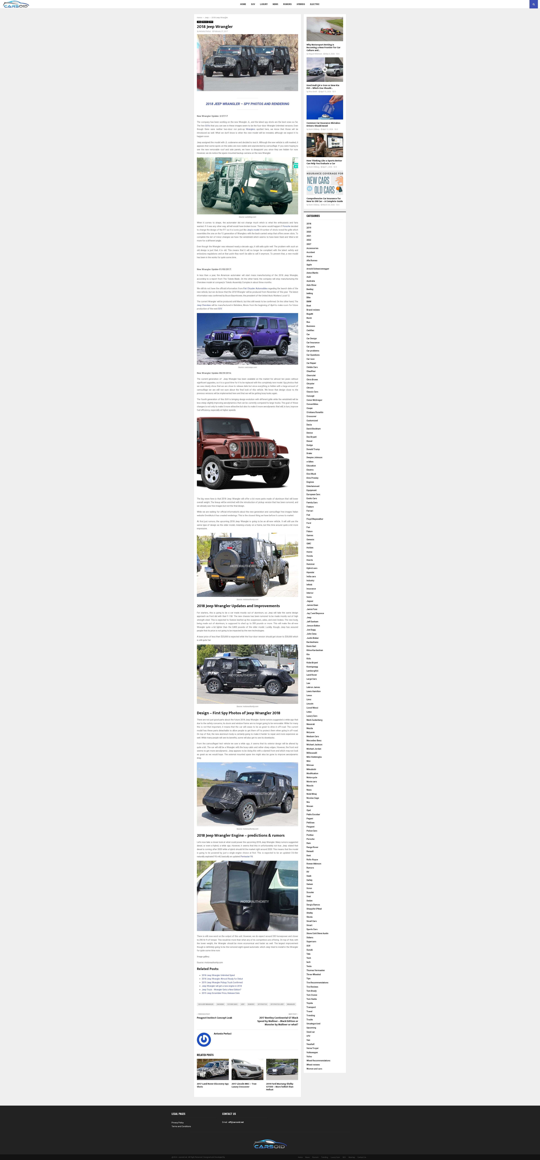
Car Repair (311, 363)
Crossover (311, 416)
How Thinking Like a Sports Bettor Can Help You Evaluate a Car (324, 162)
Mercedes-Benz (314, 740)
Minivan (310, 765)
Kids (309, 658)
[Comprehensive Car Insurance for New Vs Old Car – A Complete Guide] (325, 183)
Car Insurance (313, 342)
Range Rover (312, 847)
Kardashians (312, 642)
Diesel (309, 441)
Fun (308, 527)
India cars (311, 576)
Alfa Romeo (312, 260)
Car (308, 334)
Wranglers (250, 129)
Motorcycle (312, 777)
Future (309, 531)
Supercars (311, 941)
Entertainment (313, 486)
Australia (311, 281)
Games (310, 535)
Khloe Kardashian (315, 650)
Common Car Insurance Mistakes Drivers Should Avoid (323, 124)
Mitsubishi (311, 769)
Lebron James (313, 687)
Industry (310, 580)
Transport (311, 1007)
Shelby (310, 913)
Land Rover (312, 675)
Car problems (313, 351)
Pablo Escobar (313, 814)
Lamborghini (312, 671)
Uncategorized (313, 1024)
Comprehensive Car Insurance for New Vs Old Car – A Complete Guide (325, 200)
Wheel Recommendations (318, 1060)
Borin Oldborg (314, 129)
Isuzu (309, 597)
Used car (311, 1032)
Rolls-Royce (312, 859)
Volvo (309, 1056)
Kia (308, 654)
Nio (308, 802)
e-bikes (310, 462)
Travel (309, 1011)
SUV (253, 4)
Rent (309, 855)
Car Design (312, 338)
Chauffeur (311, 371)
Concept (310, 396)
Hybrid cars (312, 568)
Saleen (310, 884)
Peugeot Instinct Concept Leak (214, 1018)
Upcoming (311, 1028)
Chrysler (310, 383)
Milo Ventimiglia (314, 757)
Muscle (310, 786)
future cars (232, 1004)
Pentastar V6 (247, 856)
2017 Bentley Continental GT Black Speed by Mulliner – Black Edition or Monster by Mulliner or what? (277, 1021)
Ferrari (310, 511)
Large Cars (312, 679)
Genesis (310, 539)
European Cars (313, 494)
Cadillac (310, 330)
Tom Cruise (312, 995)
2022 (309, 240)
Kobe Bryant (312, 663)
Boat (309, 305)
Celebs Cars (312, 367)
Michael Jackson (314, 744)
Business (311, 326)
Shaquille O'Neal (314, 909)
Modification (312, 773)
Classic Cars (312, 392)
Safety (309, 880)
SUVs (207, 125)
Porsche (286, 226)
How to (310, 560)
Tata (308, 954)
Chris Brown (312, 379)
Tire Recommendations (317, 982)
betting (310, 293)
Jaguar (310, 601)
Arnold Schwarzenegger (318, 269)
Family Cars (312, 502)
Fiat (308, 515)
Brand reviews (313, 310)
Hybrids (301, 4)
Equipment (311, 490)
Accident (311, 252)
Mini (308, 761)
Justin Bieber (313, 638)
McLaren (311, 732)
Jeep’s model (253, 230)
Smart (309, 925)
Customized (312, 420)
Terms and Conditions (181, 1126)
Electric (315, 4)
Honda (310, 556)
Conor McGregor (314, 400)
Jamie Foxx (312, 609)
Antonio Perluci (205, 31)
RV (308, 872)
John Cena (311, 634)
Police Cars (312, 831)
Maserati (311, 724)
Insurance (311, 589)
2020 (309, 232)
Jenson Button (313, 626)
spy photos (262, 1004)
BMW (309, 301)
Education (311, 466)
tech (308, 962)
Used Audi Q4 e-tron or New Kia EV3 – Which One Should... (323, 86)
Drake (309, 453)
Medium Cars (313, 736)
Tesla (309, 966)
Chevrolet (311, 375)
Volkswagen (312, 1052)
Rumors (287, 4)
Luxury (264, 4)
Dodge (310, 445)
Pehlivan (310, 823)
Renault (310, 851)
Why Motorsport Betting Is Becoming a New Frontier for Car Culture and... (323, 47)
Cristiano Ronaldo (315, 412)
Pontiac (310, 835)
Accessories (312, 248)
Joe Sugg (311, 630)
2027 (309, 244)
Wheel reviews (313, 1065)
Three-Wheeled (314, 974)
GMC (309, 543)
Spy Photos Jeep (277, 1004)
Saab (309, 876)
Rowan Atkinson (314, 864)
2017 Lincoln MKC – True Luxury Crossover (244, 1085)
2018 (309, 224)
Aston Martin (312, 273)
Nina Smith (313, 92)
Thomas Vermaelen (316, 970)
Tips (308, 978)
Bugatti (310, 314)
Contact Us (361, 1157)
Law (308, 683)
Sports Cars (312, 929)
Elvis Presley (312, 478)
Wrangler (291, 1004)
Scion (309, 888)
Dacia (309, 425)
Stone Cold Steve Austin (317, 933)
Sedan (309, 901)
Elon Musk (311, 474)
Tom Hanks (312, 999)
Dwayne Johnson (314, 457)
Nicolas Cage (313, 798)
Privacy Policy (178, 1122)
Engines (310, 482)
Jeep (199, 22)
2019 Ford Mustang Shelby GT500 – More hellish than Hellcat (279, 1087)
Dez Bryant (311, 437)
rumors (251, 1004)
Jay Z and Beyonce (315, 613)
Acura (309, 256)
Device (310, 433)
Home (243, 4)
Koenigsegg (312, 667)
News (275, 4)
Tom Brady (312, 991)
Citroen (310, 388)
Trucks (310, 1019)
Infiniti (309, 585)
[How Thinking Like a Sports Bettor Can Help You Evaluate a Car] (325, 145)
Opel (309, 810)
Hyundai (310, 572)
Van (308, 1040)
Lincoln (310, 704)
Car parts (311, 347)
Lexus (309, 695)
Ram (309, 843)
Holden (310, 548)
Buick (309, 318)
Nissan (310, 806)
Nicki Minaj (312, 794)
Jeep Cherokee (204, 305)
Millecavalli (312, 753)
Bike (308, 297)
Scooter (310, 892)
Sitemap (351, 1157)
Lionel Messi (312, 708)
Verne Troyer (313, 1048)
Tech (309, 958)
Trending (311, 1015)
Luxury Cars (312, 716)
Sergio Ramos (313, 905)
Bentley (310, 289)
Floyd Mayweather (315, 519)
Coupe (309, 408)
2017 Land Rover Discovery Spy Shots (213, 1085)
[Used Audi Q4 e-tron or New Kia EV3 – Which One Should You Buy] (325, 69)
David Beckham (314, 429)
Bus (308, 322)
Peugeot (310, 827)
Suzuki (310, 950)
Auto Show (311, 285)
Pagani (310, 818)
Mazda (310, 728)
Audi (309, 277)
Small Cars (312, 921)
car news (220, 1004)
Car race (310, 359)
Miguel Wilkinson (315, 54)
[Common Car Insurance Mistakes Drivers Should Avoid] (325, 107)
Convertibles (312, 404)
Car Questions (313, 355)
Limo (309, 699)
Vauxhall (310, 1044)
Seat (309, 896)
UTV (308, 1036)
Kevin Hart (311, 646)
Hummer (311, 564)
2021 (309, 236)
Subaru (310, 937)
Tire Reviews (312, 987)
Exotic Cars (312, 498)
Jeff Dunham (312, 621)
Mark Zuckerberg (314, 720)
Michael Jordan (314, 749)
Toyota (310, 1003)
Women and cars (314, 1069)
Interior (310, 593)
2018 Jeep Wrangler (205, 1004)
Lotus (309, 712)
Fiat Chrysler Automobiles (255, 288)
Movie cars (312, 781)
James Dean (312, 605)
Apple (309, 265)
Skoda (309, 917)
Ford (309, 523)
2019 (309, 228)
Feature (310, 507)
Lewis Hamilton (314, 691)
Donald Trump (313, 449)
